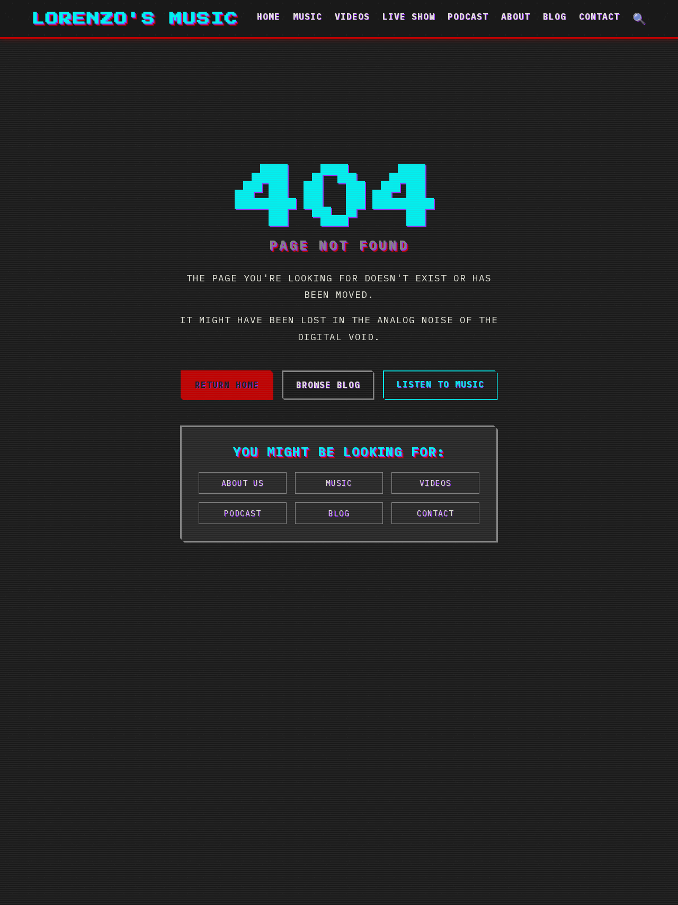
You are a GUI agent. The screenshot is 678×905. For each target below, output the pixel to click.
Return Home (227, 384)
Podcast (468, 16)
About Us (242, 483)
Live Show (408, 16)
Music (307, 16)
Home (268, 16)
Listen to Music (440, 384)
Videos (352, 16)
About (515, 16)
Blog (554, 16)
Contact (599, 16)
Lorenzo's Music (135, 18)
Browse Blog (328, 384)
